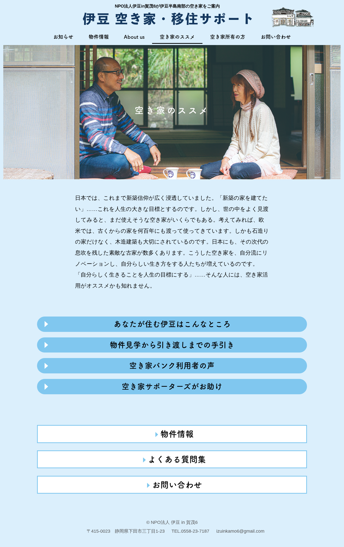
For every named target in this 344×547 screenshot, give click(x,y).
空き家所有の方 (227, 36)
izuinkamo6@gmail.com (240, 531)
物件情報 (99, 36)
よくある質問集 (177, 459)
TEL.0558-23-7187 (190, 531)
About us (134, 36)
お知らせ (63, 36)
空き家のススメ (177, 36)
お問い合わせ (276, 36)
